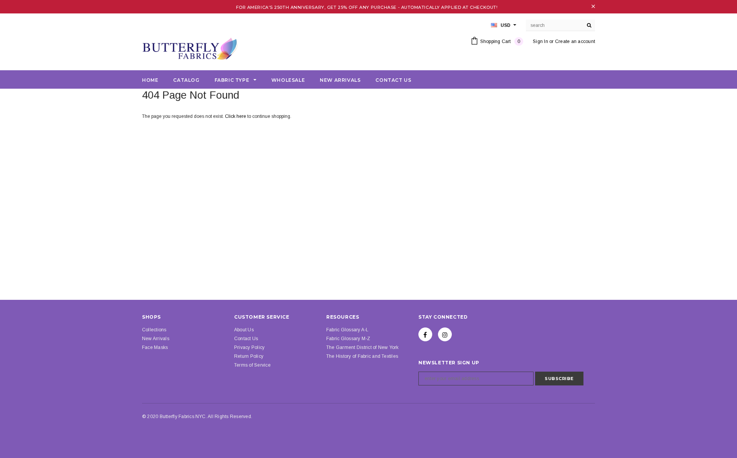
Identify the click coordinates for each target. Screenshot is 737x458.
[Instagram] (445, 334)
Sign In (540, 41)
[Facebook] (425, 334)
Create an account (575, 41)
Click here (236, 116)
